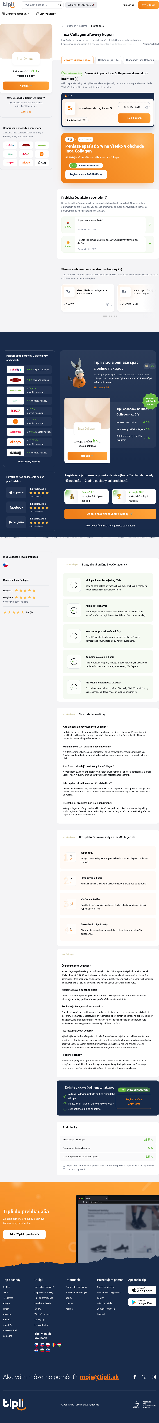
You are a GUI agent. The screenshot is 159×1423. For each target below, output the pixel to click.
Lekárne (83, 26)
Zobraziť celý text (151, 44)
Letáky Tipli (39, 1319)
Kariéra (69, 1309)
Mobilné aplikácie (42, 1303)
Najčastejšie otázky (43, 1292)
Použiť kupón (134, 118)
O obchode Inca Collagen (140, 60)
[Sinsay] (42, 162)
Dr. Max (6, 1287)
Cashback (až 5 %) (108, 60)
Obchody (71, 26)
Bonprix (7, 1319)
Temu (5, 1292)
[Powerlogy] (42, 145)
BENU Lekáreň (10, 1330)
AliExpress (8, 1298)
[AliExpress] (10, 162)
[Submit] (60, 5)
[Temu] (42, 154)
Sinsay (6, 1309)
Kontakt (101, 1314)
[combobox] (42, 5)
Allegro (6, 1303)
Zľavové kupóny (42, 1314)
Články (37, 1309)
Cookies (69, 1303)
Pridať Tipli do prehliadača (24, 1234)
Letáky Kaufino (41, 1325)
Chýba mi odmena (105, 1287)
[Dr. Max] (26, 154)
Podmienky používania (76, 1287)
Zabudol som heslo (106, 1309)
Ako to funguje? (101, 387)
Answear (7, 1314)
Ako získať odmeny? (44, 1287)
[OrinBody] (10, 154)
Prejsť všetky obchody (29, 461)
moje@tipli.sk (99, 1377)
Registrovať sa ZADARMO (84, 174)
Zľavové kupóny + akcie (77, 60)
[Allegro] (26, 162)
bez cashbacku (110, 525)
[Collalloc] (10, 145)
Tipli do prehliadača (43, 1298)
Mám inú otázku (105, 1303)
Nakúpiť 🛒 (26, 85)
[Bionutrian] (26, 145)
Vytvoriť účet (148, 5)
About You (8, 1325)
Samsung (7, 1336)
